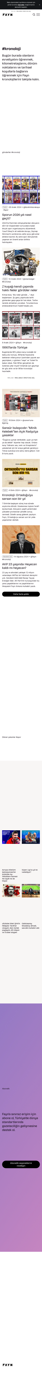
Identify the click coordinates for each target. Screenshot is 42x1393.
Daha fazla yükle (21, 594)
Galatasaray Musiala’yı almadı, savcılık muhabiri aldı (30, 925)
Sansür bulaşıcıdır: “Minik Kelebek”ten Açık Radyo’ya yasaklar (20, 431)
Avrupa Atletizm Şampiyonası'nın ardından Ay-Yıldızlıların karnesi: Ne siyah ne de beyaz (10, 875)
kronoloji (7, 282)
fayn (19, 343)
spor (6, 210)
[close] (39, 4)
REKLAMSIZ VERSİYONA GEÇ (24, 11)
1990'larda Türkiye (14, 347)
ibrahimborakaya (32, 207)
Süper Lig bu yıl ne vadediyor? (30, 871)
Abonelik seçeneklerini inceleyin (21, 1164)
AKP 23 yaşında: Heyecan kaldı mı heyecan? (19, 566)
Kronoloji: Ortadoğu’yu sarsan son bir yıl (17, 497)
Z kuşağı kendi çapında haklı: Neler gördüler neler (19, 288)
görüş (5, 423)
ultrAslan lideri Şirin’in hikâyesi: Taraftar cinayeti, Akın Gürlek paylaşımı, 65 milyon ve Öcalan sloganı (11, 927)
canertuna (28, 420)
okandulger (30, 279)
